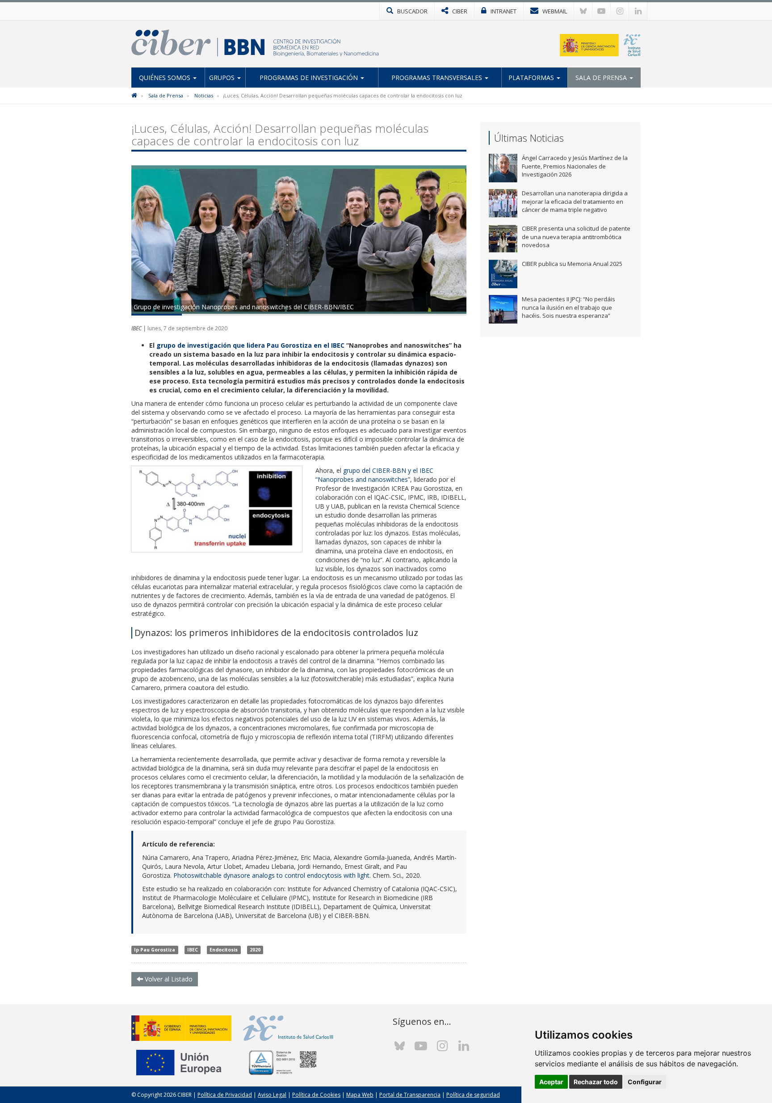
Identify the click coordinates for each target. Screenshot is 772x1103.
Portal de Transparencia (410, 1095)
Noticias (203, 95)
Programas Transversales (437, 77)
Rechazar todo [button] (596, 1082)
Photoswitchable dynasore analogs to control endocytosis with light (271, 875)
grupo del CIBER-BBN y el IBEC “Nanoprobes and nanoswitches (374, 475)
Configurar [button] (645, 1082)
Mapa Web (359, 1095)
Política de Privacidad (224, 1095)
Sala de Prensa (602, 77)
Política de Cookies (316, 1095)
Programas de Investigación (310, 77)
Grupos (222, 77)
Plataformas (532, 77)
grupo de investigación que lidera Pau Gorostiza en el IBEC (250, 345)
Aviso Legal (272, 1095)
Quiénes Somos (165, 77)
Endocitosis (224, 950)
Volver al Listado (168, 979)
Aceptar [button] (551, 1082)
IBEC (192, 950)
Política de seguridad (473, 1095)
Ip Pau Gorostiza (154, 950)
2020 (255, 950)
